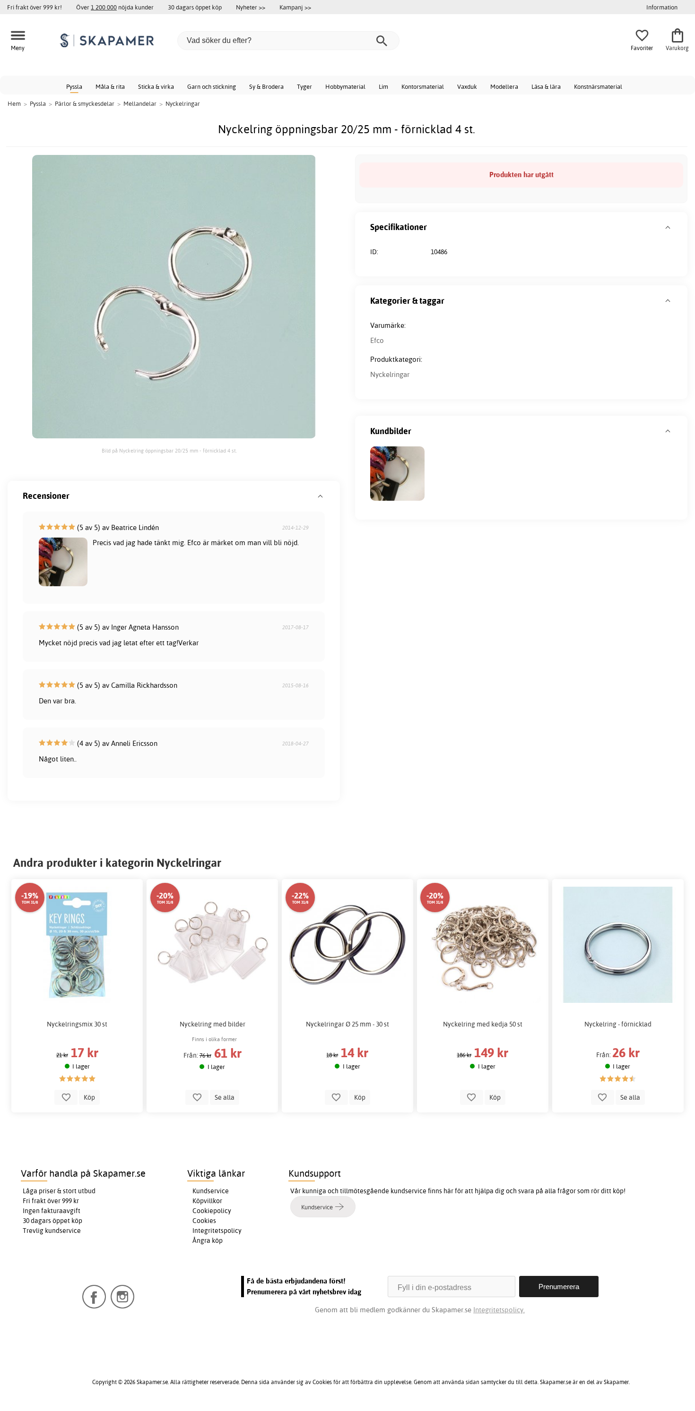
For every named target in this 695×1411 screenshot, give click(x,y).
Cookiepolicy (211, 1210)
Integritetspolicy (217, 1230)
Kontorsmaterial (422, 86)
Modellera (504, 86)
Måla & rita (110, 86)
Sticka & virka (156, 86)
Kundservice (210, 1191)
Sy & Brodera (266, 86)
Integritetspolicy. (499, 1309)
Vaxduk (467, 86)
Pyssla (74, 86)
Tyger (304, 86)
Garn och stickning (211, 86)
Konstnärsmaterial (598, 86)
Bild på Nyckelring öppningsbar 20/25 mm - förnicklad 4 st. (169, 450)
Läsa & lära (546, 86)
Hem (14, 103)
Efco (377, 340)
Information (662, 7)
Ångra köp (207, 1240)
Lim (383, 86)
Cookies (204, 1220)
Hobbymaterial (345, 86)
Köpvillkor (207, 1201)
